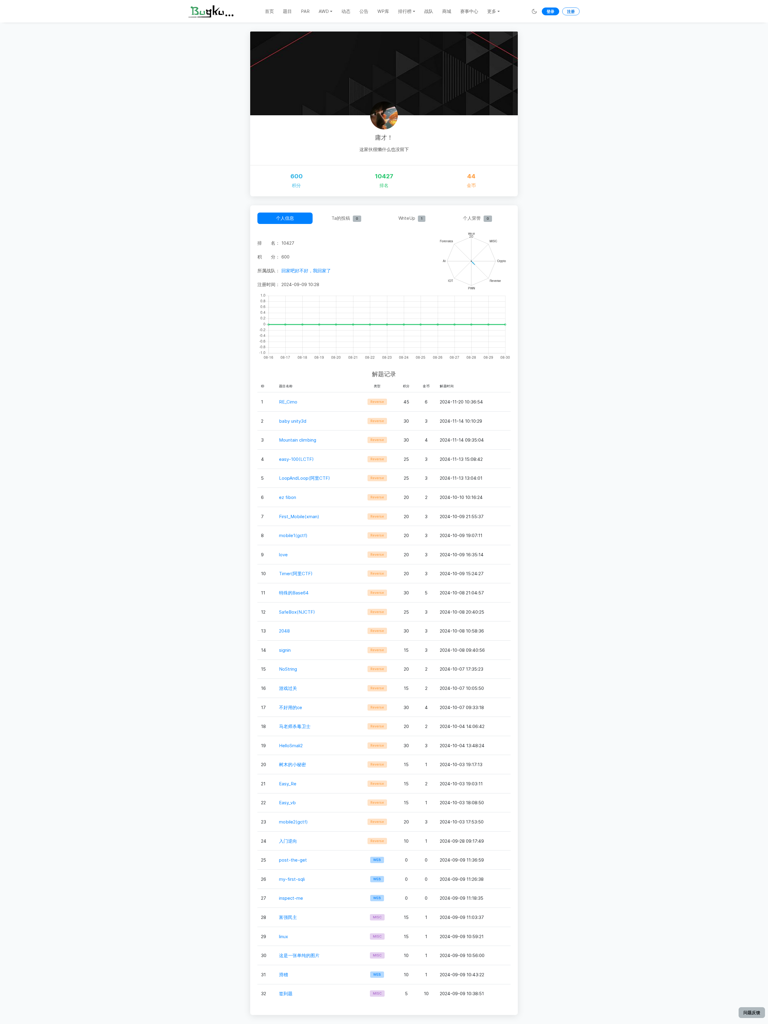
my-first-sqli (292, 879)
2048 (284, 631)
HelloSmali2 (291, 745)
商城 (446, 11)
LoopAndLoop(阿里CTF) (304, 478)
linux (283, 936)
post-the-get (293, 860)
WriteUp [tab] (410, 218)
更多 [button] (491, 11)
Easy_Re (287, 784)
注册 (571, 11)
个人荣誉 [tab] (476, 218)
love (283, 554)
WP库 (383, 11)
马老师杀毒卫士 (294, 726)
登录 (550, 11)
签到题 (285, 993)
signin (285, 650)
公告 (363, 11)
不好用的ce (290, 707)
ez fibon (287, 497)
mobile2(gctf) (293, 822)
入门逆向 (288, 841)
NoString (288, 669)
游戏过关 (288, 688)
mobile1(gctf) (293, 535)
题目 (287, 11)
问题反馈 (751, 1012)
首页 (269, 11)
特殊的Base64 (294, 593)
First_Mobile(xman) (299, 516)
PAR (305, 11)
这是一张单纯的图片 (299, 955)
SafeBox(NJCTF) (297, 612)
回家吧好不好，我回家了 (306, 270)
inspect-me (291, 898)
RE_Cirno (288, 402)
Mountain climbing (297, 440)
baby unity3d (292, 421)
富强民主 (288, 917)
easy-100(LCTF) (296, 459)
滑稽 (283, 974)
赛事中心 (469, 11)
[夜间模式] (534, 11)
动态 (345, 11)
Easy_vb (287, 802)
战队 (428, 11)
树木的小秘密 (292, 764)
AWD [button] (324, 11)
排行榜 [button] (405, 11)
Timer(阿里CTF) (296, 573)
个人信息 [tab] (285, 218)
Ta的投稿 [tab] (345, 218)
